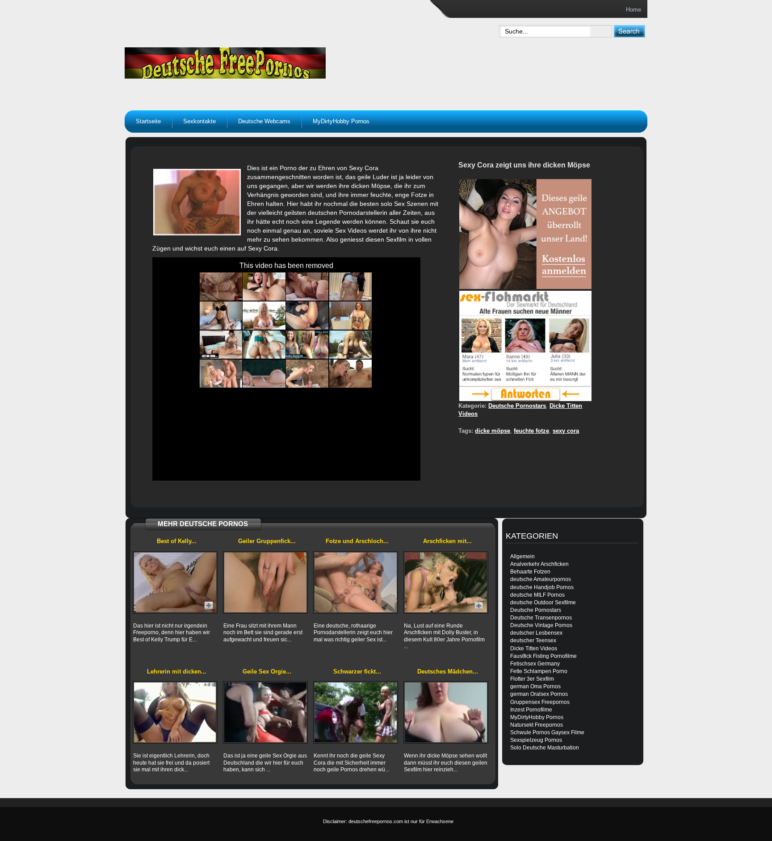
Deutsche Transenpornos (541, 618)
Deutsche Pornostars (517, 405)
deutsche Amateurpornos (540, 579)
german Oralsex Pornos (539, 694)
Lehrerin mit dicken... (176, 671)
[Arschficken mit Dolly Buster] (445, 582)
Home (633, 9)
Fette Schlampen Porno (538, 671)
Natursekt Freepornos (536, 725)
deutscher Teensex (533, 640)
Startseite (148, 121)
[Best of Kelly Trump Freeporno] (175, 582)
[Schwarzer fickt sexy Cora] (355, 712)
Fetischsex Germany (535, 664)
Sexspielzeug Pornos (536, 740)
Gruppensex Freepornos (540, 702)
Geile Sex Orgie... (267, 671)
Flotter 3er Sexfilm (532, 679)
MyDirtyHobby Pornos (341, 121)
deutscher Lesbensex (536, 633)
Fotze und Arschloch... (357, 541)
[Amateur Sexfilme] (281, 61)
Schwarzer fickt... (357, 671)
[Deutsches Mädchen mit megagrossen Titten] (445, 712)
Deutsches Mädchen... (447, 671)
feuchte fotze (531, 430)
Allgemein (522, 556)
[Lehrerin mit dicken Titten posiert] (175, 712)
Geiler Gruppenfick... (267, 541)
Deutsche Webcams (264, 121)
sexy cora (566, 430)
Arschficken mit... (447, 541)
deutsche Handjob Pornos (542, 587)
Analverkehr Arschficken (539, 564)
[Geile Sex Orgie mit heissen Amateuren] (265, 712)
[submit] (629, 31)
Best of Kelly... (177, 541)
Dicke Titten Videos (533, 648)
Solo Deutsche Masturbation (544, 748)
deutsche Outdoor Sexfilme (543, 602)
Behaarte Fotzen (530, 572)
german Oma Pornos (535, 686)
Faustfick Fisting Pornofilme (543, 656)
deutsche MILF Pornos (537, 595)
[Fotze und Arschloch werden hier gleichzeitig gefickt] (355, 582)
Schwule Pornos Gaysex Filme (547, 732)
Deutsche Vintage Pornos (541, 625)
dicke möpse (492, 430)
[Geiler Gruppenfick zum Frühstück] (265, 582)
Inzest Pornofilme (531, 710)
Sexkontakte (199, 121)
